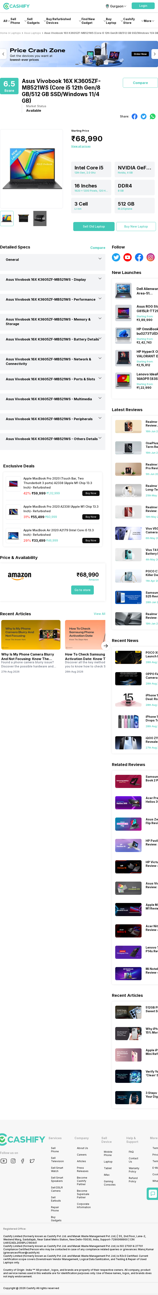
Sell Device (106, 1139)
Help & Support (132, 1139)
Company (81, 1138)
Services (55, 1138)
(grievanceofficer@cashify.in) (21, 1252)
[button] (143, 5)
